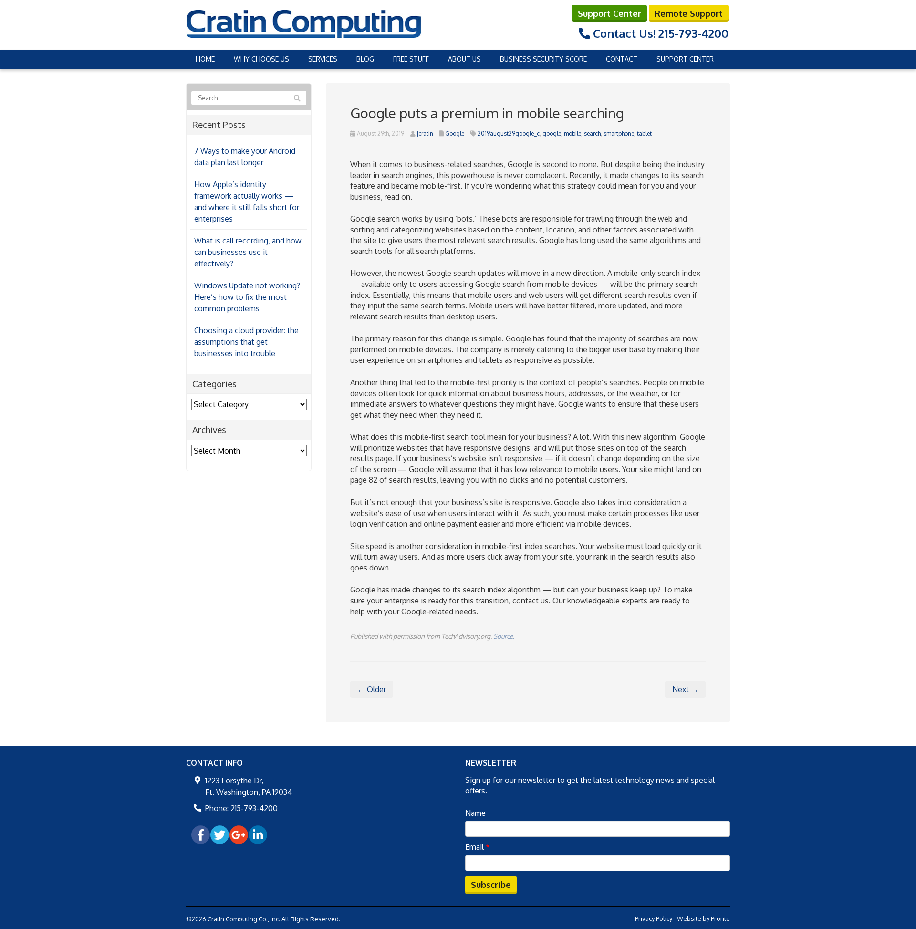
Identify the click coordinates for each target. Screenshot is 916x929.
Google (454, 133)
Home (205, 59)
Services (322, 59)
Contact (621, 59)
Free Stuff (411, 59)
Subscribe (491, 884)
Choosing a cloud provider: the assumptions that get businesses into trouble (246, 342)
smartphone (619, 133)
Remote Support (689, 13)
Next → (685, 689)
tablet (644, 133)
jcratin (425, 133)
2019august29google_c (509, 133)
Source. (503, 636)
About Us (464, 59)
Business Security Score (543, 59)
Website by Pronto (703, 918)
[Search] (297, 98)
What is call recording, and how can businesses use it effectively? (248, 252)
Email (477, 847)
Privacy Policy (653, 918)
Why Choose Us (261, 59)
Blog (365, 59)
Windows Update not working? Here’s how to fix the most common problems (247, 297)
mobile (572, 133)
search (592, 133)
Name (475, 813)
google (551, 133)
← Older (371, 689)
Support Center (609, 13)
